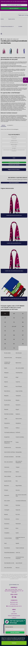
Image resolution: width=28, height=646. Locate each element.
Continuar (14, 642)
